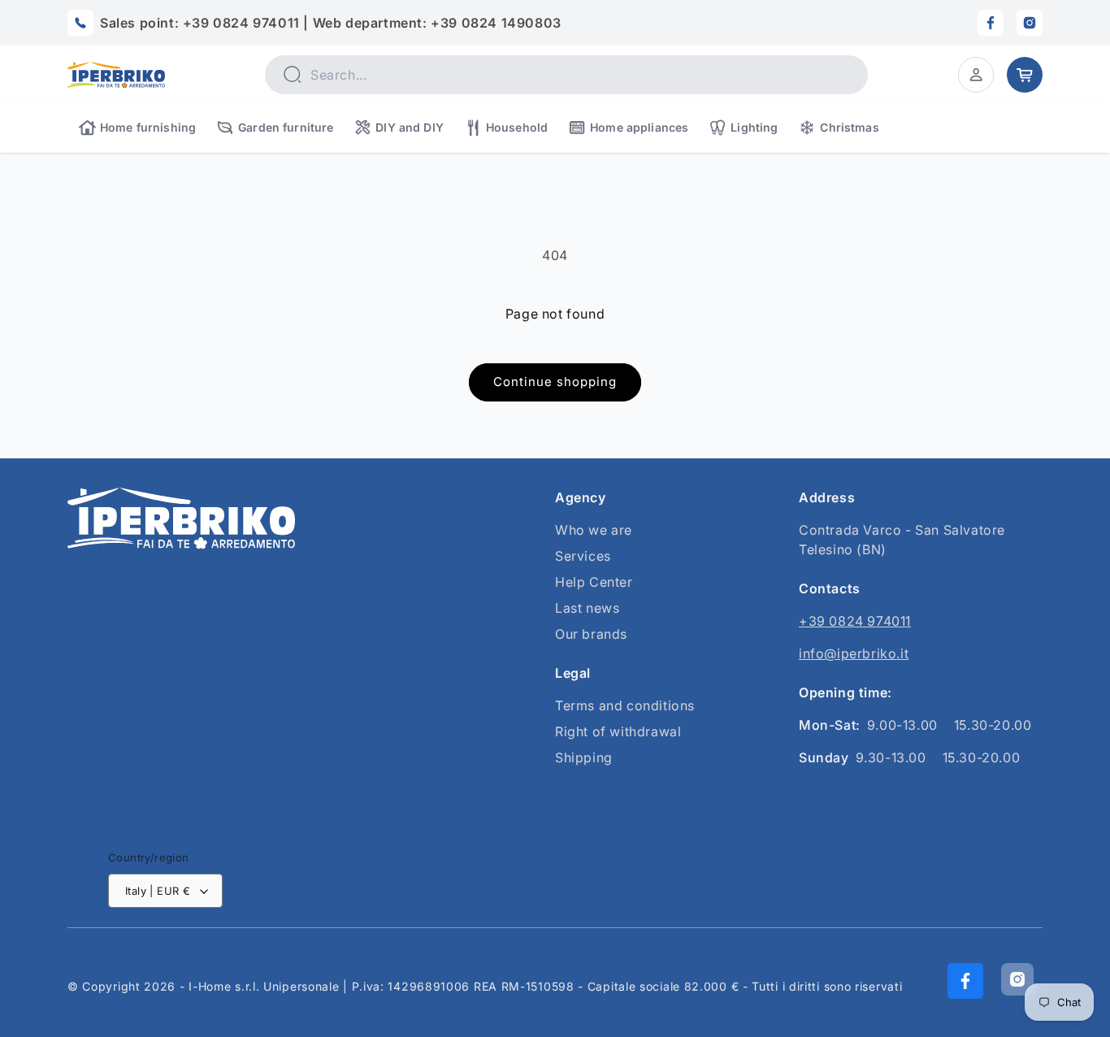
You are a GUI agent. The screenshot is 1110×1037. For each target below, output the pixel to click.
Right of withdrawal (618, 731)
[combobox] (566, 74)
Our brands (591, 634)
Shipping (584, 757)
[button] (976, 75)
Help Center (594, 582)
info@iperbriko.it (853, 653)
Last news (587, 608)
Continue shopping (555, 381)
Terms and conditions (625, 705)
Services (583, 556)
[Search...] (292, 74)
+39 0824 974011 (855, 621)
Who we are (593, 530)
